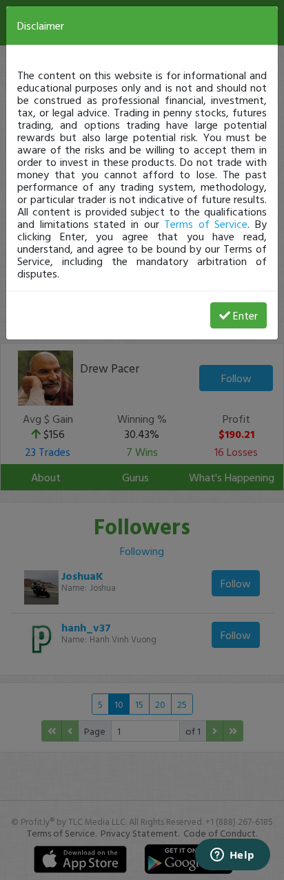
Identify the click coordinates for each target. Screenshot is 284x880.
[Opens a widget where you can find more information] (232, 856)
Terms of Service (205, 224)
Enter (245, 315)
